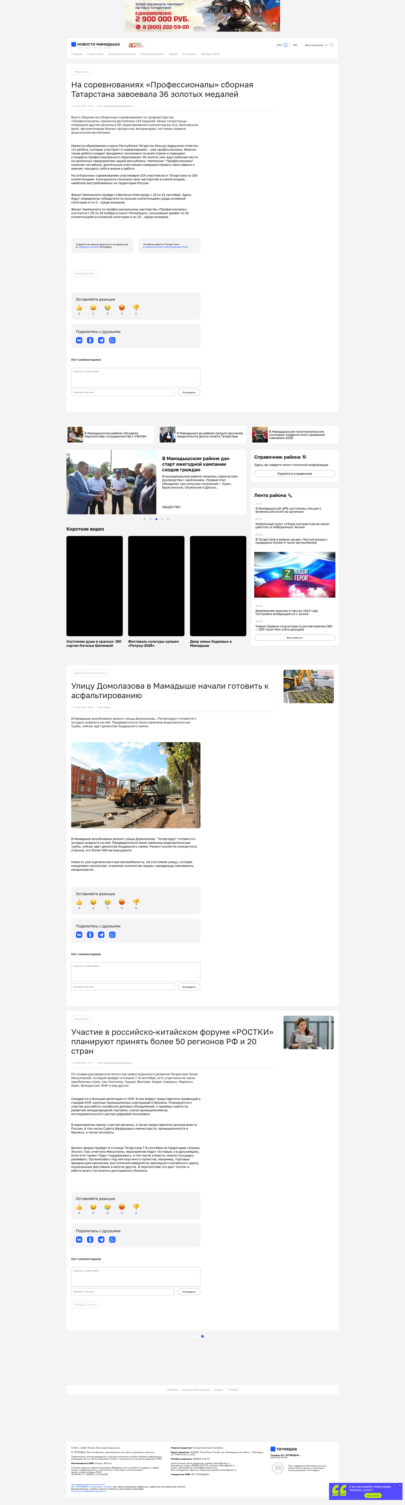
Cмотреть (373, 1495)
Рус (279, 45)
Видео (173, 54)
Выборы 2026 (210, 54)
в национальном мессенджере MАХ (165, 246)
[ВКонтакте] (79, 340)
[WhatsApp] (112, 340)
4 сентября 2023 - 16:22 (82, 707)
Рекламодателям (152, 54)
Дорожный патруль (122, 54)
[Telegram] (101, 340)
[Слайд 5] (168, 519)
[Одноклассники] (90, 340)
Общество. (81, 71)
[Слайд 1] (145, 519)
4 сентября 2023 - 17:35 (82, 106)
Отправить (189, 392)
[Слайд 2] (150, 519)
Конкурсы (190, 54)
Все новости (295, 637)
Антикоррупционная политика (88, 1484)
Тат (295, 45)
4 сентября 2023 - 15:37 (82, 1063)
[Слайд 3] (156, 519)
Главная (76, 54)
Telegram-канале (89, 246)
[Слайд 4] (162, 519)
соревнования (84, 273)
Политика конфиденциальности (88, 1491)
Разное (233, 1389)
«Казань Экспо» (85, 1304)
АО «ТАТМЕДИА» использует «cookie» (91, 1486)
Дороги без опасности (90, 673)
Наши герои (95, 54)
